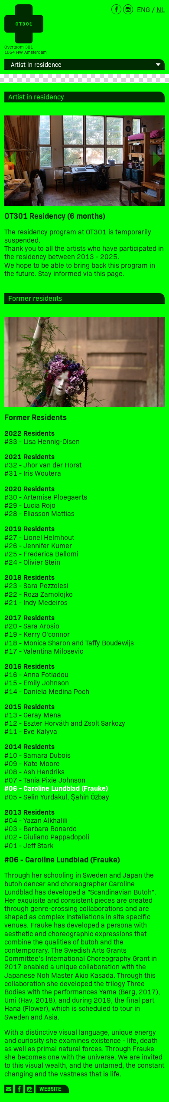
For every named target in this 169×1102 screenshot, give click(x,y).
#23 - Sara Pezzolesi (36, 585)
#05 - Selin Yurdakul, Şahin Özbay (56, 797)
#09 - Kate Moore (32, 763)
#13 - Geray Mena (32, 715)
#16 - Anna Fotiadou (36, 674)
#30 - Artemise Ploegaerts (45, 497)
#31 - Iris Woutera (32, 473)
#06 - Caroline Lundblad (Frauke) (56, 788)
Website (50, 1088)
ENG (143, 9)
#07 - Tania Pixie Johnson (44, 780)
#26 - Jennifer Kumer (38, 545)
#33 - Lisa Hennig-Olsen (42, 441)
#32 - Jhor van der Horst (42, 465)
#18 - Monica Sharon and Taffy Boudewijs (69, 642)
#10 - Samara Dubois (37, 755)
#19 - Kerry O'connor (37, 634)
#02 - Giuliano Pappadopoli (46, 836)
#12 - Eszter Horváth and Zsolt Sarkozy (64, 723)
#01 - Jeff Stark (28, 845)
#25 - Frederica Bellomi (41, 553)
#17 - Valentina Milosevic (43, 651)
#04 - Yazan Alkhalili (36, 820)
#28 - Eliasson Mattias (39, 513)
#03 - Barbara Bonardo (40, 828)
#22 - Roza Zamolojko (38, 594)
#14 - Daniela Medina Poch (46, 691)
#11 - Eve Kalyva (30, 731)
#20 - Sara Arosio (31, 626)
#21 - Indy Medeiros (36, 602)
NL (160, 9)
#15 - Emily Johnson (36, 682)
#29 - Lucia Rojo (29, 505)
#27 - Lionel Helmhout (40, 537)
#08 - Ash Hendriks (34, 771)
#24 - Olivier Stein (32, 562)
